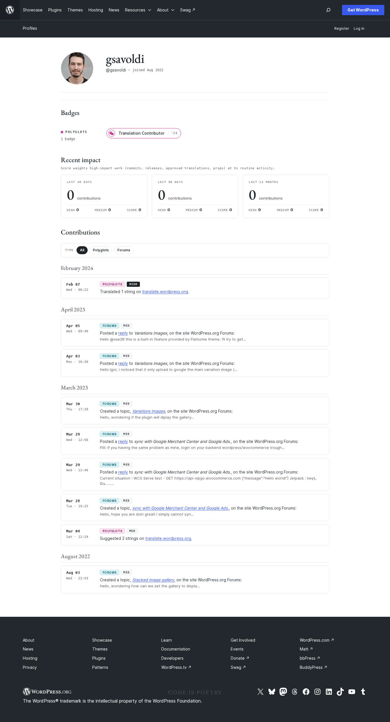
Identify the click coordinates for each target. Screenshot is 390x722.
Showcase (102, 640)
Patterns (100, 667)
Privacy (30, 667)
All (82, 250)
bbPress (310, 658)
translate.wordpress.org (165, 291)
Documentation (175, 649)
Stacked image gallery (153, 579)
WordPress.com (317, 640)
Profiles (30, 28)
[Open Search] (328, 10)
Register (341, 28)
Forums (123, 250)
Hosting (30, 658)
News (28, 649)
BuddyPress (313, 667)
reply (123, 333)
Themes (100, 649)
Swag (238, 667)
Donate (240, 658)
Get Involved (243, 640)
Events (237, 649)
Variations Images (148, 411)
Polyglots (101, 250)
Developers (172, 658)
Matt (306, 649)
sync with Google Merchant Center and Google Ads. (180, 508)
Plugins (99, 658)
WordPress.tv (176, 667)
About (28, 640)
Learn (166, 640)
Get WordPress (363, 9)
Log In (359, 28)
